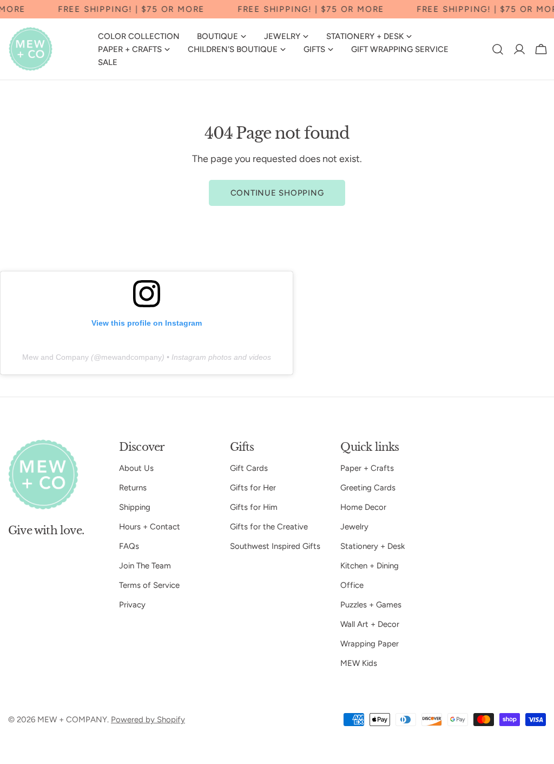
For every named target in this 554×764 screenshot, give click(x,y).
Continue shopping (277, 193)
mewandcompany (131, 357)
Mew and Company (55, 357)
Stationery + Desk (372, 546)
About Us (136, 468)
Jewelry (354, 527)
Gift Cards (249, 468)
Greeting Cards (367, 488)
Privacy (132, 605)
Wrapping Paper (369, 644)
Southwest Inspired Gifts (275, 546)
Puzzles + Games (370, 605)
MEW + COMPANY (72, 719)
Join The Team (145, 566)
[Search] (498, 49)
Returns (133, 488)
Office (352, 585)
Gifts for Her (253, 488)
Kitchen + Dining (369, 566)
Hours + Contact (149, 527)
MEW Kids (358, 663)
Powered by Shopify (148, 719)
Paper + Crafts (367, 468)
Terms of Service (149, 585)
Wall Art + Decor (369, 624)
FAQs (129, 546)
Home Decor (363, 507)
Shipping (134, 507)
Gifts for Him (254, 507)
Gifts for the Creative (269, 527)
